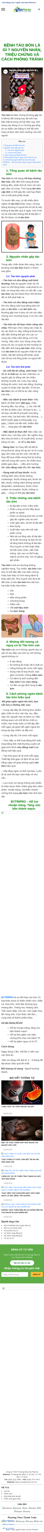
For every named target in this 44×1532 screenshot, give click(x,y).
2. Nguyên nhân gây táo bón (13, 148)
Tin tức (6, 1238)
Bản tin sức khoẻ (10, 1228)
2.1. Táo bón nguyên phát (14, 150)
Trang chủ (8, 30)
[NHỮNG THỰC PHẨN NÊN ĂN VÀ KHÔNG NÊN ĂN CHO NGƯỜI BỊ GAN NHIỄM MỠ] (22, 1205)
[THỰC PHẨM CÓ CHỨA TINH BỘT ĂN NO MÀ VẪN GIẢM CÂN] (22, 1155)
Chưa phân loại (10, 1230)
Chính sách (8, 1493)
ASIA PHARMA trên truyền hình (16, 1225)
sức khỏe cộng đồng (12, 1233)
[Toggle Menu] (3, 9)
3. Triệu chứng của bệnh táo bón (15, 155)
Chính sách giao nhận (12, 1499)
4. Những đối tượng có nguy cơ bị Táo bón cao (20, 157)
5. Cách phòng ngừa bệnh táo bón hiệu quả (19, 160)
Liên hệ (7, 1491)
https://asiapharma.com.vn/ (26, 1482)
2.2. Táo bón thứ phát (13, 153)
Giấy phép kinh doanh (12, 1496)
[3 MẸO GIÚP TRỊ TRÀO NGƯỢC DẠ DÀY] (22, 1092)
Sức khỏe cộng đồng (12, 1235)
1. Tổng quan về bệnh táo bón (14, 145)
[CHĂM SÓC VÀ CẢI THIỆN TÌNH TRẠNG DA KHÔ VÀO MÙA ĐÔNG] (22, 1171)
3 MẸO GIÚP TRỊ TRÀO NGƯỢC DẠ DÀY (17, 1106)
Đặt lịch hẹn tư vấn (22, 1263)
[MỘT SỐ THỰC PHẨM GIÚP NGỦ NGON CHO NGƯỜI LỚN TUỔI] (22, 1128)
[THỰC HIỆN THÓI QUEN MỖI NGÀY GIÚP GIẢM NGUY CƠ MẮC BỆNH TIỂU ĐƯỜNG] (22, 1188)
